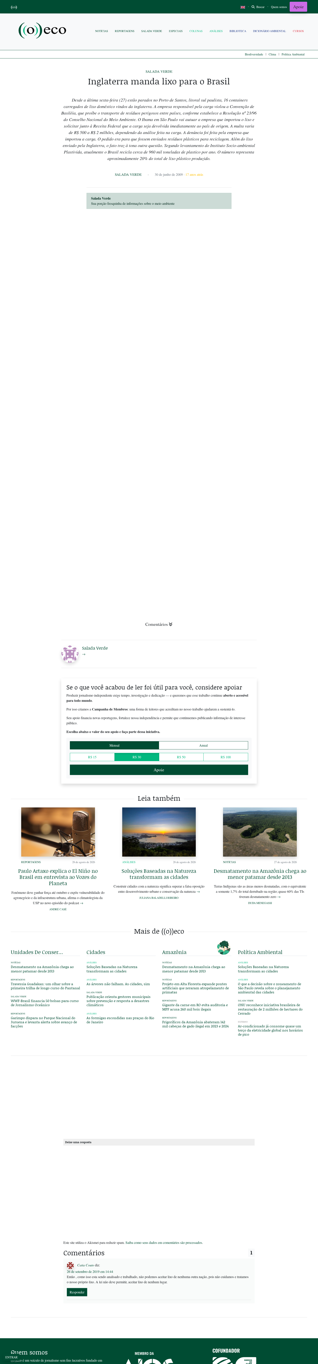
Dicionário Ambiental (269, 31)
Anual (203, 745)
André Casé (58, 909)
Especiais (176, 31)
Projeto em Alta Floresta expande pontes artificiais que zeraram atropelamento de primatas (195, 987)
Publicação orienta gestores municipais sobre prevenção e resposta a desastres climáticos (119, 1000)
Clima (272, 54)
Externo (243, 1021)
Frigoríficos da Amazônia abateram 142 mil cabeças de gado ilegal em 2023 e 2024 (195, 1023)
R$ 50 (181, 757)
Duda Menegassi (260, 903)
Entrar (11, 1357)
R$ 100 (226, 757)
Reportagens (124, 31)
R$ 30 (137, 757)
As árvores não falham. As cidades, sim (118, 983)
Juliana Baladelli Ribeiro (158, 898)
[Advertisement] (272, 571)
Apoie (298, 7)
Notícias (101, 31)
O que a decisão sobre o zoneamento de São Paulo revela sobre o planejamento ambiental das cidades (269, 987)
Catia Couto (85, 1265)
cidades (96, 952)
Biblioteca (238, 31)
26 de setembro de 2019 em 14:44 (90, 1271)
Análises (216, 31)
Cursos (298, 31)
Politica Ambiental (293, 54)
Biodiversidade (254, 54)
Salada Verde (151, 31)
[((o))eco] (43, 31)
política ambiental (260, 952)
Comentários (156, 624)
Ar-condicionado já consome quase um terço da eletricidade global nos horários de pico (270, 1030)
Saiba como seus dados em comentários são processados (163, 1242)
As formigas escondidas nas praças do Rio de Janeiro (120, 1019)
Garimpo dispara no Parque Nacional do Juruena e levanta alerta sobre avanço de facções (44, 1021)
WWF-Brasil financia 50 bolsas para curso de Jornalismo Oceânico (45, 1002)
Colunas (196, 31)
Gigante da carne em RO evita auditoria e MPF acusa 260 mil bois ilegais (195, 1006)
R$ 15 (92, 757)
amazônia (174, 952)
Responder (77, 1292)
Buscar (260, 7)
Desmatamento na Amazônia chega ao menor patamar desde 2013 (260, 874)
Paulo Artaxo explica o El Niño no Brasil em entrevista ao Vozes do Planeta (58, 877)
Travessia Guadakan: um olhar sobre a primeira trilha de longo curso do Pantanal (45, 985)
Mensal (114, 745)
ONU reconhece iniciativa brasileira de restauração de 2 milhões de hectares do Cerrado (270, 1008)
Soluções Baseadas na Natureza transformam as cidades (159, 874)
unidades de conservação (37, 952)
